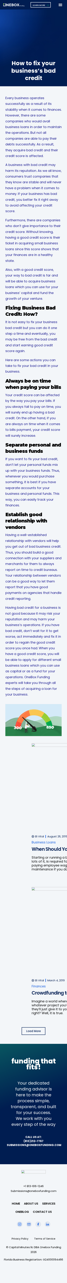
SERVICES (48, 1204)
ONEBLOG (22, 1212)
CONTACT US (42, 1212)
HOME (16, 1204)
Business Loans (44, 842)
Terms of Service (44, 1238)
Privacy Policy (20, 1238)
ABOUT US (31, 1204)
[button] (60, 5)
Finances (39, 986)
